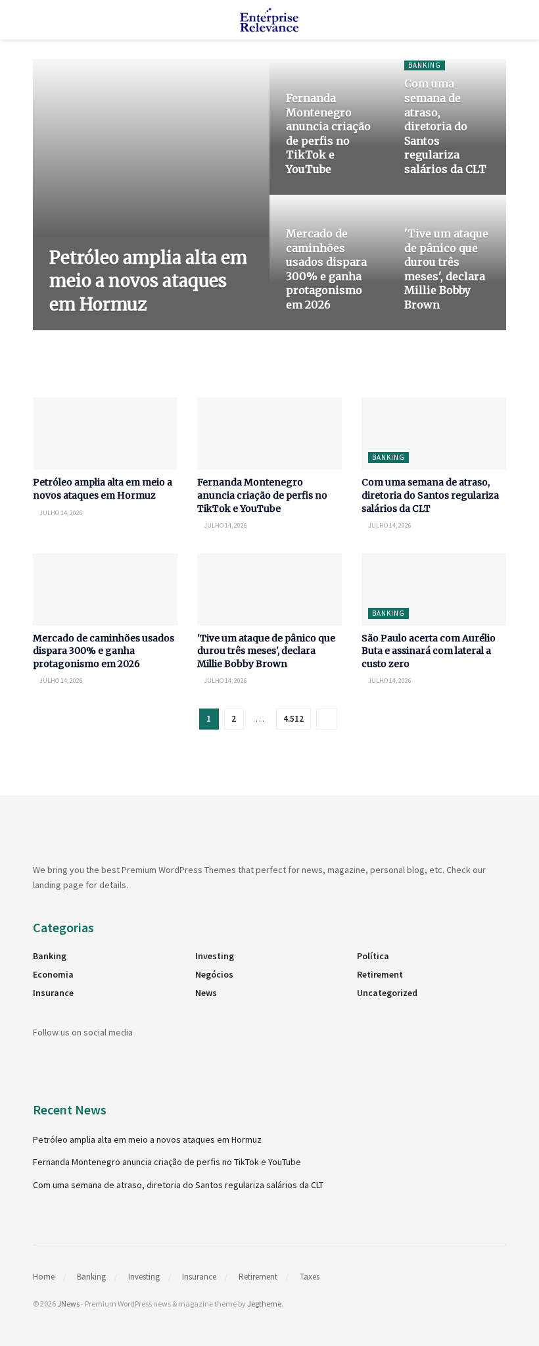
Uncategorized (387, 993)
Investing (214, 956)
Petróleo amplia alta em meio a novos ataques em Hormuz (148, 280)
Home (44, 1276)
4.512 (293, 718)
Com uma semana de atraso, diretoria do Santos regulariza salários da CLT (445, 126)
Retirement (380, 974)
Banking (424, 65)
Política (373, 956)
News (206, 993)
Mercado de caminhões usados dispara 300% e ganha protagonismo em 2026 (326, 269)
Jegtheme (264, 1304)
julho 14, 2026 (121, 329)
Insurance (53, 993)
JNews (68, 1304)
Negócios (214, 974)
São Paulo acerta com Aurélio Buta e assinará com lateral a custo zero (429, 651)
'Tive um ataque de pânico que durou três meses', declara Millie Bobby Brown (446, 269)
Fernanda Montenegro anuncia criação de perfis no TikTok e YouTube (328, 133)
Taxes (309, 1276)
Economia (53, 974)
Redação (72, 329)
